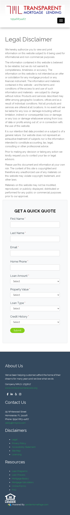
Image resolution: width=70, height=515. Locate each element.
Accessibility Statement (24, 447)
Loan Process (18, 475)
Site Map (16, 450)
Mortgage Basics (20, 478)
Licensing (17, 454)
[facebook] (6, 394)
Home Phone (19, 261)
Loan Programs (19, 471)
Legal (15, 439)
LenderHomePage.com (36, 504)
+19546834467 (18, 19)
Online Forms (19, 486)
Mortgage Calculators (22, 482)
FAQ (14, 490)
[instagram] (19, 394)
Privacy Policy (19, 443)
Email (14, 247)
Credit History (19, 316)
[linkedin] (11, 394)
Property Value (20, 289)
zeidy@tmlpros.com (15, 423)
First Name (17, 218)
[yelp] (15, 394)
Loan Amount (19, 275)
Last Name (18, 233)
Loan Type (17, 303)
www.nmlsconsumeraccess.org (21, 388)
